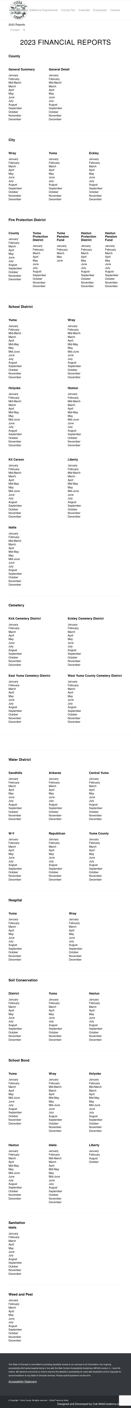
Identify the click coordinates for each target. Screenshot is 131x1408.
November (15, 115)
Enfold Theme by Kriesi (58, 1400)
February (14, 79)
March (12, 86)
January (13, 75)
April (11, 90)
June (11, 97)
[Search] (24, 30)
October (13, 112)
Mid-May (14, 344)
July (11, 101)
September (15, 108)
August (13, 104)
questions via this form (80, 1375)
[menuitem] (18, 10)
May (11, 93)
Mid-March (15, 82)
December (15, 119)
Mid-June (14, 351)
